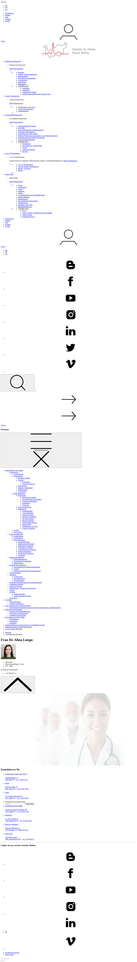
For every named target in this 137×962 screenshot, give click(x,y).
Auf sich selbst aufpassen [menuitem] (26, 140)
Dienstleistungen (19, 494)
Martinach (8, 815)
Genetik (20, 480)
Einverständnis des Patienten (32, 499)
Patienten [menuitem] (21, 72)
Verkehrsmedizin (15, 573)
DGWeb (12, 592)
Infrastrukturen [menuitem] (23, 199)
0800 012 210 (23, 830)
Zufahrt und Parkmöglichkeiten (20, 611)
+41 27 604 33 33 (22, 780)
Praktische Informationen (13, 609)
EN (6, 10)
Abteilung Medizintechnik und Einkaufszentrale (25, 582)
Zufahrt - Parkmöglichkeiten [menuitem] (27, 74)
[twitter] (70, 355)
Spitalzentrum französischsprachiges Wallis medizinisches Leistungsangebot (35, 608)
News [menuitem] (24, 211)
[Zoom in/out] (8, 958)
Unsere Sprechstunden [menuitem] (25, 109)
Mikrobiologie (23, 490)
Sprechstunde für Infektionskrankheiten (27, 567)
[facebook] (70, 289)
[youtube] (70, 305)
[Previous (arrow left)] (2, 960)
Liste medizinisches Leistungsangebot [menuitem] (30, 130)
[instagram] (70, 322)
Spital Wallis (9, 174)
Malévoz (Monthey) (12, 824)
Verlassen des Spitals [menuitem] (29, 92)
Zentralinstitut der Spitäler (14, 806)
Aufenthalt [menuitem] (25, 90)
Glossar (12, 590)
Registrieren (30, 804)
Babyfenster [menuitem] (22, 82)
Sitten (7, 792)
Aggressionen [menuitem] (22, 80)
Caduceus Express (15, 586)
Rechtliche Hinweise (12, 953)
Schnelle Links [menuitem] (23, 86)
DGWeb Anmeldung (29, 517)
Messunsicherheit (28, 521)
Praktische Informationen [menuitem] (26, 132)
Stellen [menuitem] (20, 170)
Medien (7, 15)
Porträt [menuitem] (20, 185)
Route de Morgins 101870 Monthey (12, 829)
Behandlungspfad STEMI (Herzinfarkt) (18, 627)
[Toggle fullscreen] (6, 958)
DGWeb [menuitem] (25, 151)
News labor (13, 598)
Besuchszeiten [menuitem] (23, 76)
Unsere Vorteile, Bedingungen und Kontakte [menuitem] (37, 213)
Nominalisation (27, 511)
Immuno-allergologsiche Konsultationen (27, 571)
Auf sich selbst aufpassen (13, 629)
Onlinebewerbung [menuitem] (28, 217)
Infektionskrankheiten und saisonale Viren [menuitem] (36, 94)
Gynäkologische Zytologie (27, 550)
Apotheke (12, 575)
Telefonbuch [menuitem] (26, 144)
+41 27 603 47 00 (22, 811)
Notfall (7, 21)
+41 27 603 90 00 (25, 821)
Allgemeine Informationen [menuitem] (27, 78)
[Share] (4, 958)
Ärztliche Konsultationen (17, 565)
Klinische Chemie (24, 478)
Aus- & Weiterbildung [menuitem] (25, 165)
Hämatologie (22, 486)
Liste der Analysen (28, 484)
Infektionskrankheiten (16, 557)
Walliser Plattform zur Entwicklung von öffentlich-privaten (25, 625)
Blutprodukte (26, 524)
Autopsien (21, 555)
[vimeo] (70, 371)
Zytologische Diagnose (26, 553)
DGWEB (8, 600)
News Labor (18, 532)
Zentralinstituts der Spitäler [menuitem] (27, 126)
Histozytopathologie (16, 534)
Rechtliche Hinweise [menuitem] (25, 207)
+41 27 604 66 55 (28, 839)
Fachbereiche (18, 476)
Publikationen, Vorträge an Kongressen (22, 588)
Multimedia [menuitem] (22, 84)
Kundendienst (18, 474)
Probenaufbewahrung (29, 523)
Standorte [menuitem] (21, 191)
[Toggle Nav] (36, 390)
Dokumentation (19, 580)
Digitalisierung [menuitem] (23, 203)
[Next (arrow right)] (4, 960)
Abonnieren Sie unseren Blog (15, 802)
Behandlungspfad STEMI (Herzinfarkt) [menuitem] (31, 138)
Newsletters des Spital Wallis (15, 617)
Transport (25, 505)
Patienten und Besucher (13, 61)
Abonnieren (13, 621)
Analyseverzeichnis (24, 507)
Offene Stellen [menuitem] (27, 215)
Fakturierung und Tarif (30, 526)
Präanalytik (26, 482)
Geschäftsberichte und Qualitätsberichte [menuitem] (31, 195)
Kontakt (8, 19)
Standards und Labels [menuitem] (25, 205)
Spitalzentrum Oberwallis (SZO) (16, 774)
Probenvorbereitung (24, 552)
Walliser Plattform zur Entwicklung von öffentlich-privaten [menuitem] (38, 136)
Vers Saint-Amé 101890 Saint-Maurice (12, 838)
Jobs (6, 17)
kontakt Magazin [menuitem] (23, 197)
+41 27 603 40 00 (22, 798)
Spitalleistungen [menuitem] (23, 111)
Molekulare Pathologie (25, 546)
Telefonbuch (9, 13)
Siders (7, 783)
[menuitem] (70, 77)
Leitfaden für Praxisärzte (17, 615)
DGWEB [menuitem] (21, 128)
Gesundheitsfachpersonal (13, 115)
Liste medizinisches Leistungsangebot (18, 606)
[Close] (10, 71)
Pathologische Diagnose (26, 544)
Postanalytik (22, 509)
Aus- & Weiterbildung (12, 153)
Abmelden (12, 623)
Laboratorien (13, 472)
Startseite (8, 632)
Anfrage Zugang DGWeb (22, 596)
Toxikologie (22, 492)
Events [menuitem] (24, 148)
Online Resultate (28, 515)
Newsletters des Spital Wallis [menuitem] (27, 134)
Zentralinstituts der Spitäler (14, 470)
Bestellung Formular (29, 497)
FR (6, 6)
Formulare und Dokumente (18, 613)
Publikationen (14, 619)
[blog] (70, 272)
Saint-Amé (8, 834)
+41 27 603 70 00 (22, 789)
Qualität (16, 530)
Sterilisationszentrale (16, 584)
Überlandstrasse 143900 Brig (11, 779)
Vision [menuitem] (20, 189)
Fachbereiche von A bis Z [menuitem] (26, 107)
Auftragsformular (24, 542)
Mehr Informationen (16, 69)
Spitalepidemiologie (20, 559)
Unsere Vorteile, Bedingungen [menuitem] (28, 166)
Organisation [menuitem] (22, 187)
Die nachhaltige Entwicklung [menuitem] (28, 201)
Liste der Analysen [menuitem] (28, 150)
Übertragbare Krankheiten (22, 561)
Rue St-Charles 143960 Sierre (11, 788)
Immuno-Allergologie (25, 488)
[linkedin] (70, 338)
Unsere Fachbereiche (12, 96)
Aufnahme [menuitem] (25, 88)
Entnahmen (26, 503)
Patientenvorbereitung (29, 501)
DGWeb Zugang (28, 519)
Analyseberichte (27, 513)
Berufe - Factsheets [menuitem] (24, 168)
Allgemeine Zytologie (25, 548)
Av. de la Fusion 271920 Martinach (11, 820)
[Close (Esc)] (2, 958)
